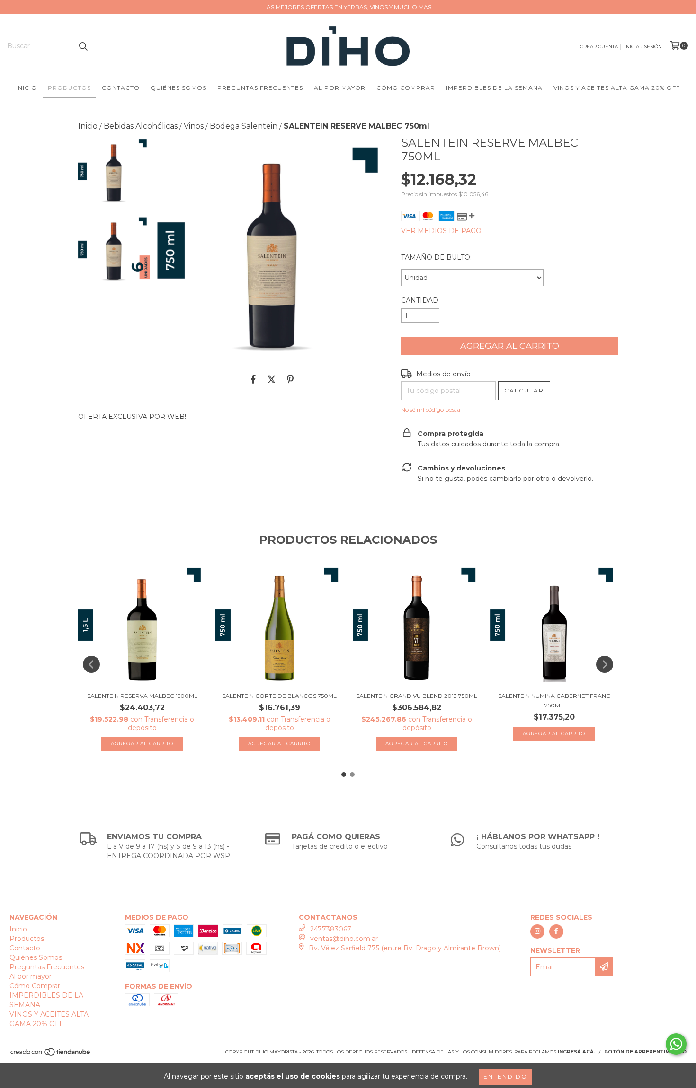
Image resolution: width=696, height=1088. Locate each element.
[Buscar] (82, 45)
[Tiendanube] (50, 1055)
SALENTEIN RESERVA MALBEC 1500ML (142, 695)
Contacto (121, 87)
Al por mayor (340, 87)
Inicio (26, 87)
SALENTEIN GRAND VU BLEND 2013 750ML (416, 695)
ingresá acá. (576, 1052)
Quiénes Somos (178, 87)
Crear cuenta (599, 47)
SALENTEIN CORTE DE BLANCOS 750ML (279, 695)
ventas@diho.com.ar (344, 938)
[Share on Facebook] (253, 379)
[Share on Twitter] (271, 379)
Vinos (194, 126)
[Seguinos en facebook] (556, 931)
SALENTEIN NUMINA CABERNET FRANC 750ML (554, 700)
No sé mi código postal (431, 409)
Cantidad (419, 300)
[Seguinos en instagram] (537, 931)
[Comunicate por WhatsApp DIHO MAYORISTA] (676, 1044)
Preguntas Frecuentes (260, 87)
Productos (69, 87)
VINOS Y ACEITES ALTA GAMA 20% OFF (616, 87)
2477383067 (330, 929)
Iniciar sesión (643, 47)
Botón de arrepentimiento (645, 1052)
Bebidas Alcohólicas (141, 126)
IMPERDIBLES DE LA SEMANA (494, 87)
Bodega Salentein (243, 126)
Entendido (505, 1076)
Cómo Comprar (405, 87)
